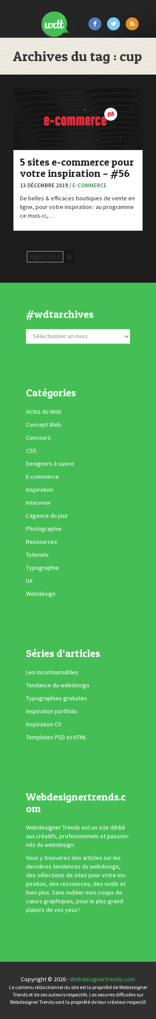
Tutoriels (37, 554)
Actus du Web (44, 411)
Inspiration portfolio (52, 711)
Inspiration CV (43, 724)
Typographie (42, 568)
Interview (38, 502)
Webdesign (40, 594)
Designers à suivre (50, 463)
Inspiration (39, 489)
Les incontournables (52, 672)
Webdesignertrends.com (102, 979)
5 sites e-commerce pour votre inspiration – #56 (77, 168)
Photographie (44, 528)
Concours (38, 437)
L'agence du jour (47, 515)
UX (29, 581)
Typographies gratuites (56, 698)
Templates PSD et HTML (56, 737)
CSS (31, 450)
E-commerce (89, 185)
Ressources (41, 541)
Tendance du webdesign (57, 685)
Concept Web (43, 424)
